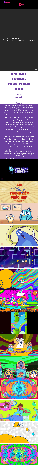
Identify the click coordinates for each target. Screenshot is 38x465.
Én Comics (23, 107)
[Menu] (31, 4)
